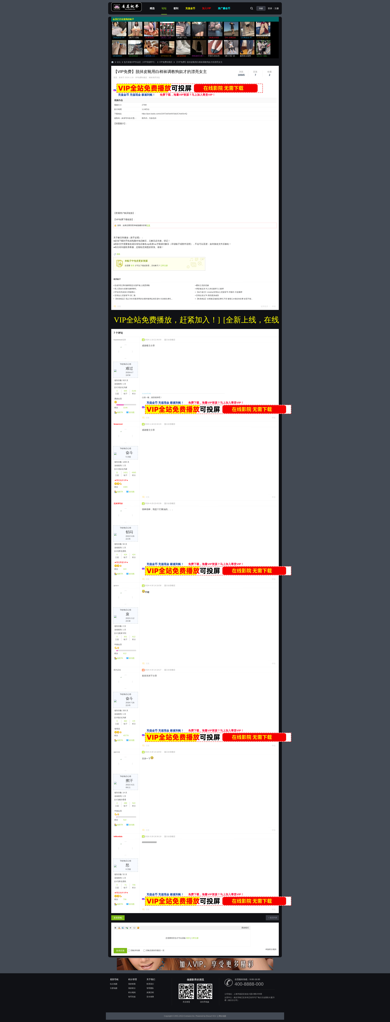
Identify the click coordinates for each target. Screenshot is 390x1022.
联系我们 (150, 984)
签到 (176, 8)
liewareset (118, 424)
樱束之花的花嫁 (202, 285)
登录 (270, 8)
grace (116, 585)
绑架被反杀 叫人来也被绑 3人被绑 (210, 289)
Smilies (138, 927)
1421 (125, 472)
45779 (126, 735)
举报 (274, 306)
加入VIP (206, 8)
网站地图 (222, 1016)
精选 (152, 8)
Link (126, 927)
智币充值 (132, 997)
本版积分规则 (270, 949)
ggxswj (117, 752)
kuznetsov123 (120, 340)
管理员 (117, 729)
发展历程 (150, 992)
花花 (115, 77)
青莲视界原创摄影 (112, 62)
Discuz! (209, 1016)
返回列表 (273, 918)
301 (125, 637)
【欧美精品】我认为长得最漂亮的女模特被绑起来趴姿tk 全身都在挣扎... (144, 299)
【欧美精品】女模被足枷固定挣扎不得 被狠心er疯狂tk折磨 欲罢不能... (224, 299)
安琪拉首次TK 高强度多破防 (207, 295)
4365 (134, 472)
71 (125, 885)
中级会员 (118, 644)
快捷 (261, 8)
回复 (148, 225)
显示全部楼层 (169, 340)
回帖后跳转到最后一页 (155, 950)
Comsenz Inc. (189, 1016)
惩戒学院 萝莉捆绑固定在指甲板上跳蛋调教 (132, 285)
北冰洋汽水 (118, 503)
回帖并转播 (135, 950)
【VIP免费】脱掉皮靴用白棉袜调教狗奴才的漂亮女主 (199, 62)
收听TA (120, 412)
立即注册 (164, 266)
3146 (134, 391)
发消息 (132, 412)
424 (125, 555)
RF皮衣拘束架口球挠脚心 (125, 292)
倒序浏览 (156, 77)
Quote (130, 927)
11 (117, 472)
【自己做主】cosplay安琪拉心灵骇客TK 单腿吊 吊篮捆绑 (219, 292)
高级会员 (118, 399)
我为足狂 (117, 670)
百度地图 (113, 988)
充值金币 (190, 8)
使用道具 (264, 306)
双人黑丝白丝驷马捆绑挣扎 (125, 289)
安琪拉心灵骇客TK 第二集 (125, 295)
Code (134, 927)
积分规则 (132, 992)
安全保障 (150, 997)
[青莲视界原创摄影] (126, 11)
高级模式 (245, 928)
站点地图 (113, 984)
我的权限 (132, 984)
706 (133, 885)
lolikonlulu (118, 836)
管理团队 (150, 988)
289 (125, 803)
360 (125, 721)
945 (125, 391)
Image (122, 927)
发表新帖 (118, 917)
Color (119, 927)
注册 (277, 8)
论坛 (164, 8)
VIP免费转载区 (165, 62)
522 (133, 803)
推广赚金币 (224, 8)
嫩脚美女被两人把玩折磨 (250, 56)
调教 (118, 254)
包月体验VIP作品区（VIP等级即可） (140, 62)
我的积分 (132, 988)
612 (133, 637)
